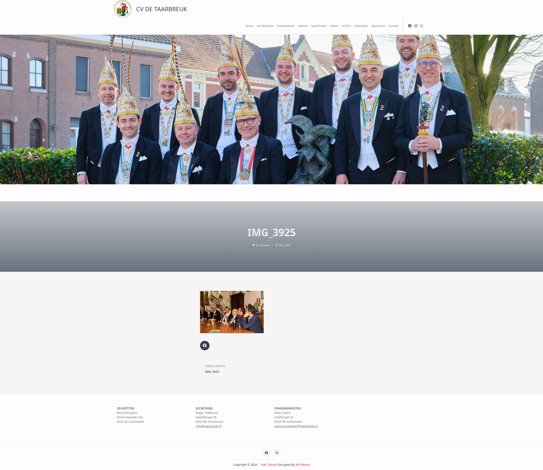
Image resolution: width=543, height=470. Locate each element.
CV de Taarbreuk (161, 9)
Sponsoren (378, 26)
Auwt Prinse (318, 26)
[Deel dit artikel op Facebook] (205, 345)
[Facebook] (409, 26)
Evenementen (286, 26)
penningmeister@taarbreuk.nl (296, 426)
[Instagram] (415, 26)
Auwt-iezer (361, 26)
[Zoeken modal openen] (421, 26)
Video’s (334, 26)
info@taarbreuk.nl (208, 426)
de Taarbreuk (263, 245)
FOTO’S (346, 26)
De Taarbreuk (265, 26)
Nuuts (249, 26)
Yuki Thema (269, 465)
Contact (394, 26)
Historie (303, 26)
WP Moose (303, 465)
